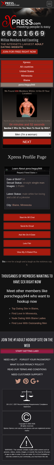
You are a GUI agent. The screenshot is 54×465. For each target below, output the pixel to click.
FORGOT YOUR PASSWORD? (35, 359)
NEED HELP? (10, 359)
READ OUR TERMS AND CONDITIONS (27, 369)
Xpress (27, 62)
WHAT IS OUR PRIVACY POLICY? (27, 364)
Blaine (26, 80)
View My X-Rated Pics (27, 252)
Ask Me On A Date (27, 235)
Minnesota (26, 75)
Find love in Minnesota (24, 313)
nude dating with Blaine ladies (29, 318)
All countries (26, 66)
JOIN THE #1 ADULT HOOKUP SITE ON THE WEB (27, 342)
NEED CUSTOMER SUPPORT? (27, 374)
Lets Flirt (27, 243)
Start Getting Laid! (27, 351)
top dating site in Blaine (25, 308)
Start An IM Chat (27, 217)
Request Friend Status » (27, 173)
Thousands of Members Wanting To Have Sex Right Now (27, 278)
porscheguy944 (27, 84)
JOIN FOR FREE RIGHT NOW (19, 51)
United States (26, 71)
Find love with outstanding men (29, 323)
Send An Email (27, 226)
